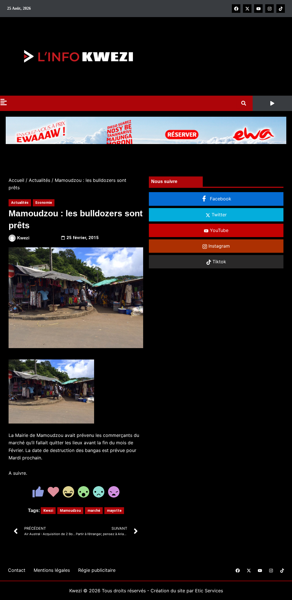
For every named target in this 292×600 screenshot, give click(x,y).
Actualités (39, 180)
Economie (43, 203)
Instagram (218, 246)
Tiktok (218, 261)
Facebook (219, 199)
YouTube (218, 230)
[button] (272, 103)
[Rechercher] (245, 103)
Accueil (16, 180)
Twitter (218, 214)
